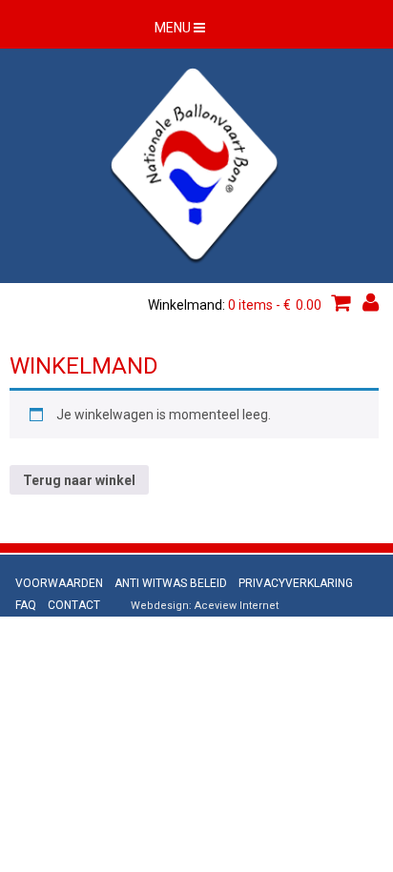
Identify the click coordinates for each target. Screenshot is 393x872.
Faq (25, 605)
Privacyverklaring (295, 583)
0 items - (274, 305)
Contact (74, 605)
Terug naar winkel (79, 480)
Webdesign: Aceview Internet (205, 605)
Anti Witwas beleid (170, 583)
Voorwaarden (59, 583)
